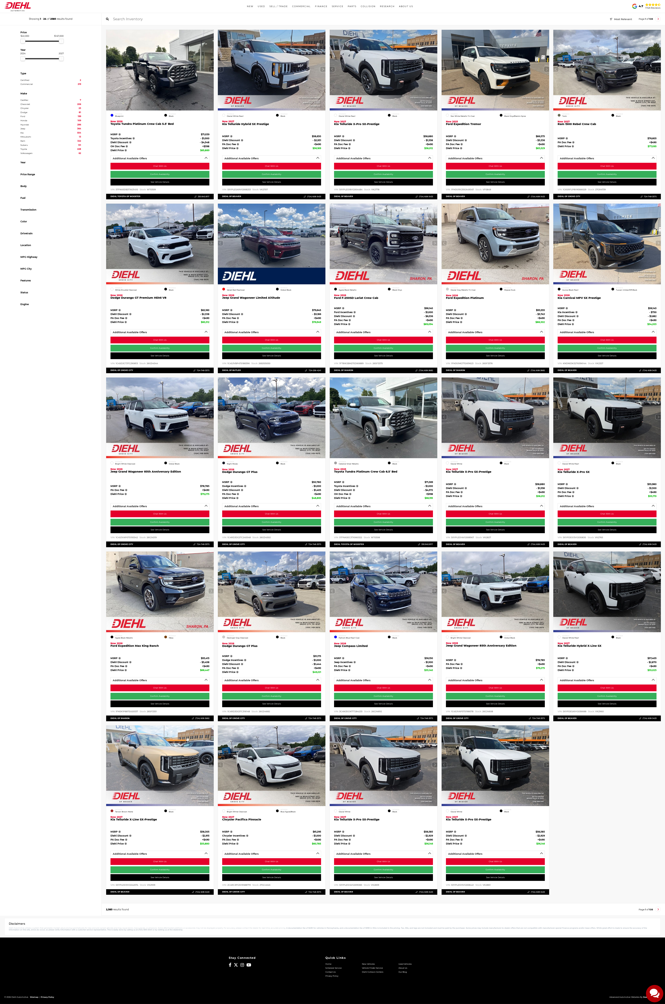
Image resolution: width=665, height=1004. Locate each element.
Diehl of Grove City (569, 196)
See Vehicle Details (159, 182)
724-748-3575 (650, 196)
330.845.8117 (203, 196)
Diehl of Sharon (343, 370)
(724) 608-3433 (314, 196)
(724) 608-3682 (426, 370)
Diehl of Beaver (231, 196)
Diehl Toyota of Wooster (125, 196)
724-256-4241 (314, 370)
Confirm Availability (160, 174)
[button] (211, 69)
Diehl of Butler (231, 370)
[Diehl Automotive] (17, 6)
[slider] (22, 41)
